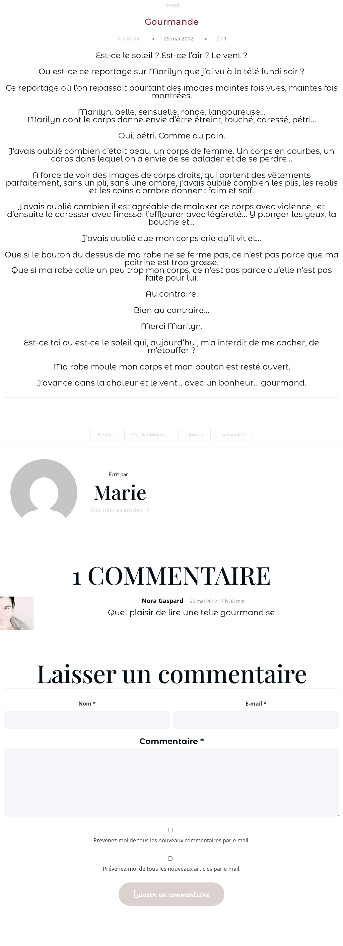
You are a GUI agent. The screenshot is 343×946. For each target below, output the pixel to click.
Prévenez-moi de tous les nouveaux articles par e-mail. (172, 868)
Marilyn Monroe (149, 434)
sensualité (233, 434)
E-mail (256, 703)
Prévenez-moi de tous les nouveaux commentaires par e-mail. (171, 840)
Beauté (105, 434)
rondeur (194, 434)
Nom (87, 703)
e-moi (172, 4)
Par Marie (129, 38)
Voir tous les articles (117, 510)
